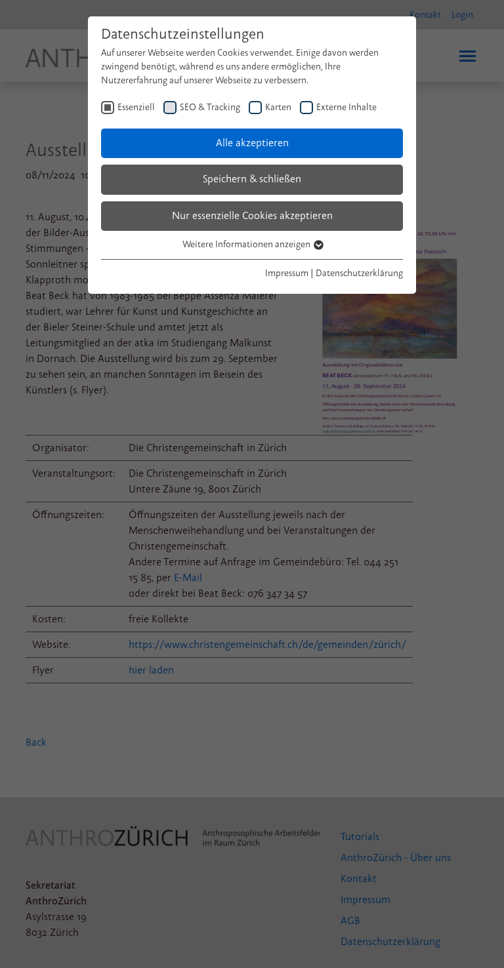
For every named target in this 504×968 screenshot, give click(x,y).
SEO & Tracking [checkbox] (210, 107)
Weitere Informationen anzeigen (247, 244)
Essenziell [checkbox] (136, 107)
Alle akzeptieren (252, 143)
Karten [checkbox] (278, 107)
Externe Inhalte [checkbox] (346, 107)
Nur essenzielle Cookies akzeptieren (252, 216)
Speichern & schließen (252, 179)
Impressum (286, 273)
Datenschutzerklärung (359, 273)
